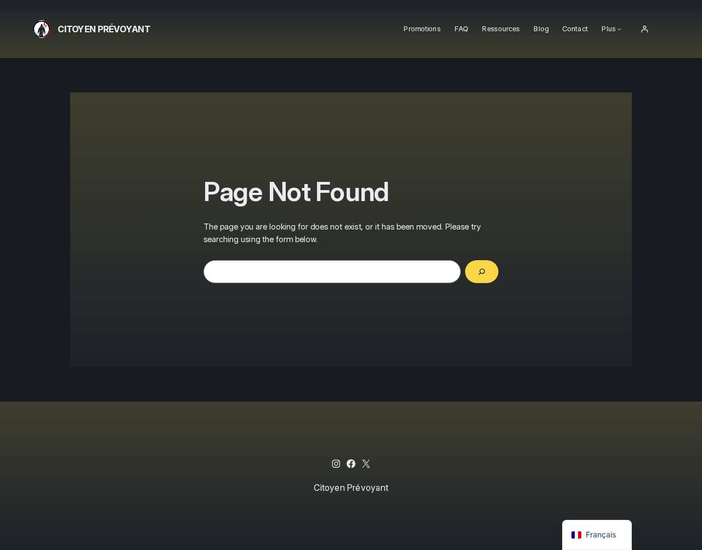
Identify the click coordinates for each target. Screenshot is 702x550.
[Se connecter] (644, 29)
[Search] (482, 271)
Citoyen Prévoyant (104, 29)
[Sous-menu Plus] (620, 29)
